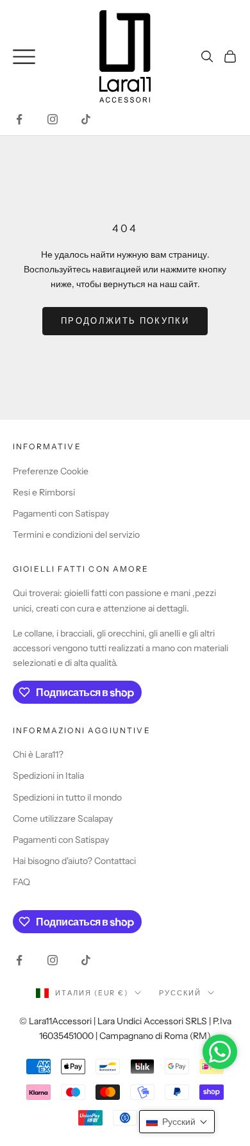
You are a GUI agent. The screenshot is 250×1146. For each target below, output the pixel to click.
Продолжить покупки (125, 320)
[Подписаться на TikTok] (85, 119)
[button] (177, 1122)
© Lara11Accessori (55, 1021)
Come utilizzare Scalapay (63, 818)
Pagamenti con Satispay (61, 513)
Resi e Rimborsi (44, 492)
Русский (180, 992)
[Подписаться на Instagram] (52, 119)
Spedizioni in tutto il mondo (67, 797)
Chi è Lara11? (38, 754)
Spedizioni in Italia (48, 775)
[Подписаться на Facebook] (19, 119)
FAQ (21, 882)
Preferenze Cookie (50, 471)
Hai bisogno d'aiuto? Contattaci (74, 861)
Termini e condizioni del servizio (76, 534)
